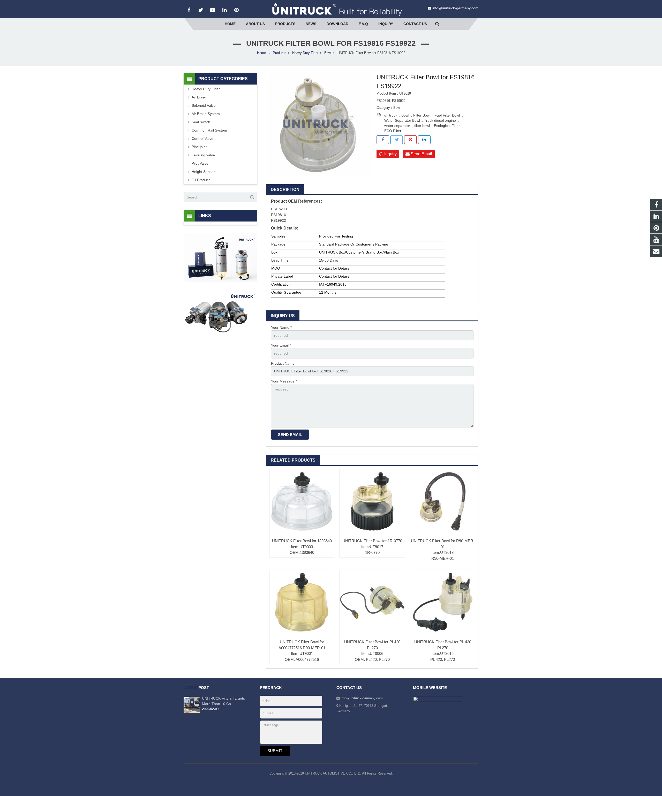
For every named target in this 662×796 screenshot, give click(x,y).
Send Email (421, 154)
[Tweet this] (396, 139)
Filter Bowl (421, 115)
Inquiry (390, 154)
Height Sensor (203, 172)
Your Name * (281, 327)
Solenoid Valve (204, 105)
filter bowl (422, 126)
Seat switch (201, 122)
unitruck (390, 115)
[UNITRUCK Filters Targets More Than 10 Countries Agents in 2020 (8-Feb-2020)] (192, 712)
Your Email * (281, 345)
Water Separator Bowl (402, 120)
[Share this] (383, 139)
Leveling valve (203, 155)
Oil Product (201, 180)
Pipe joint (199, 147)
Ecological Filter (447, 126)
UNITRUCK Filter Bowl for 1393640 (302, 541)
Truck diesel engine (440, 120)
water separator (397, 126)
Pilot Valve (200, 163)
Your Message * (284, 381)
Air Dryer (199, 97)
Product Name (283, 363)
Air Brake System (206, 114)
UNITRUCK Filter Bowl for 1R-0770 (372, 541)
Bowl (328, 53)
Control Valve (202, 138)
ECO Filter (392, 131)
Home (261, 53)
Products (279, 53)
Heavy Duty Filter (305, 53)
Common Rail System (209, 130)
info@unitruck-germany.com (455, 8)
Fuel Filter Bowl (447, 115)
